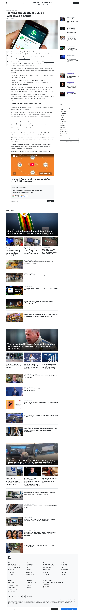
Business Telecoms (28, 530)
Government (47, 569)
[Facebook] (9, 596)
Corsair (63, 117)
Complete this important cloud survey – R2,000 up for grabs (72, 20)
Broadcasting (9, 362)
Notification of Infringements (53, 582)
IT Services (12, 572)
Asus (62, 119)
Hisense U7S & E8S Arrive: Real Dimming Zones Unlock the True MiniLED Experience (39, 519)
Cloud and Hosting (29, 374)
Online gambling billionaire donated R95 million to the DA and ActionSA (31, 366)
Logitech (63, 113)
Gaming (9, 458)
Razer (62, 115)
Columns (64, 565)
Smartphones (30, 574)
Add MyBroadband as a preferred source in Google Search (28, 190)
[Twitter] (7, 55)
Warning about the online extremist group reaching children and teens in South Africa (31, 251)
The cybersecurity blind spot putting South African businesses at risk (71, 30)
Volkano (63, 127)
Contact (28, 585)
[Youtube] (21, 596)
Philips (63, 125)
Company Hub (57, 7)
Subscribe (76, 3)
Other (62, 135)
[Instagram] (24, 596)
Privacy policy (48, 580)
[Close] (78, 609)
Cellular (8, 10)
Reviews (46, 572)
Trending (26, 504)
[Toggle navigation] (6, 3)
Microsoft (63, 121)
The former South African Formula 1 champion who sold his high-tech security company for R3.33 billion (31, 346)
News (17, 7)
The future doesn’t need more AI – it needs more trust (71, 95)
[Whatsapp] (15, 596)
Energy (26, 387)
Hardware (64, 569)
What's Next (48, 7)
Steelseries (64, 133)
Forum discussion (43, 205)
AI (24, 476)
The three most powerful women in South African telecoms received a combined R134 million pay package (40, 533)
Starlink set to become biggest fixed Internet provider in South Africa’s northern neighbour (30, 232)
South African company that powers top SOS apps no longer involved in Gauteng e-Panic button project (14, 252)
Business (26, 313)
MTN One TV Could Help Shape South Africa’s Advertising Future (72, 40)
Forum (31, 7)
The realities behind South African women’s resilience (73, 76)
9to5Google (14, 94)
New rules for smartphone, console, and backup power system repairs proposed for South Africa (14, 481)
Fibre (62, 567)
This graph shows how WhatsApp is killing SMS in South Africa (31, 180)
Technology (65, 574)
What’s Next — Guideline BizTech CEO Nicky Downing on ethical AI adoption (72, 85)
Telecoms (11, 576)
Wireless (46, 576)
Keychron (63, 111)
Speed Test (66, 7)
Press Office (24, 7)
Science (26, 427)
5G (9, 562)
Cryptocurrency (28, 260)
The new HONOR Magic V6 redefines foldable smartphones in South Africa (49, 481)
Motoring (26, 273)
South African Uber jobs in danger (35, 275)
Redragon (63, 129)
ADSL (27, 562)
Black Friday (12, 564)
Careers (28, 587)
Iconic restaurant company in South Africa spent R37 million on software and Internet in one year (41, 315)
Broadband (10, 229)
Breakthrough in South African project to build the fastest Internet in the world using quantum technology (40, 430)
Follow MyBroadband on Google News (23, 192)
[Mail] (7, 64)
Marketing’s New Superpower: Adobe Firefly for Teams (72, 49)
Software (46, 574)
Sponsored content (32, 584)
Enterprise (47, 567)
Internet (26, 362)
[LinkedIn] (7, 58)
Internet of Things (49, 571)
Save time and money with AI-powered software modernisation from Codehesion (49, 251)
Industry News (39, 7)
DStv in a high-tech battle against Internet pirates (13, 366)
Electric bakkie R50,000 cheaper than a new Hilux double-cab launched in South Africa (40, 493)
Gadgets (8, 247)
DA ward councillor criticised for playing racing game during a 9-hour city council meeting (31, 461)
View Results (69, 141)
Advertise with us (32, 582)
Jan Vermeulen (11, 18)
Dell (62, 123)
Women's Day (70, 73)
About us (29, 580)
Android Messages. (24, 58)
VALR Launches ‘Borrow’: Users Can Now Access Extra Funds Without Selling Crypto (72, 59)
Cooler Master (64, 131)
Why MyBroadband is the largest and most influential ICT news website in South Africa (49, 367)
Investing (64, 571)
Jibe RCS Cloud (38, 80)
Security (26, 247)
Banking (63, 562)
